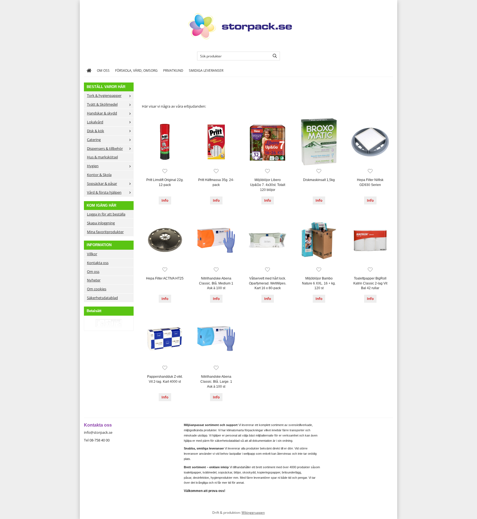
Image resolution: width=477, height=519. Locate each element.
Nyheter (93, 280)
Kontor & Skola (99, 174)
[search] (273, 56)
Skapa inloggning (101, 222)
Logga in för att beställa (106, 214)
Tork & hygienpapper (104, 95)
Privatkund (173, 70)
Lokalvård (95, 121)
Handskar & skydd (102, 113)
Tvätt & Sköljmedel (102, 104)
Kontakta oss (97, 262)
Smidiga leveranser (206, 70)
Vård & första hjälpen (104, 192)
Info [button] (164, 200)
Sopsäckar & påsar (102, 183)
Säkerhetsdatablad (102, 297)
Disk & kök (95, 130)
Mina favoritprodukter (105, 231)
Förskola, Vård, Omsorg (136, 70)
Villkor (92, 253)
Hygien (93, 165)
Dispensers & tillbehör (105, 148)
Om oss (103, 70)
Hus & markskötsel (102, 157)
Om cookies (96, 288)
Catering (94, 139)
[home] (89, 71)
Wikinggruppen (253, 512)
